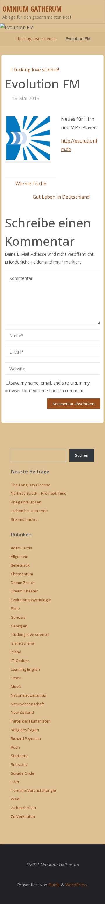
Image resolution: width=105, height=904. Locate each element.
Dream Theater (24, 591)
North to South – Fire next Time (38, 493)
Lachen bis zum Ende (29, 510)
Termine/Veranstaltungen (34, 790)
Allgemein (19, 556)
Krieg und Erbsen (26, 502)
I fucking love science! (36, 38)
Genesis (18, 617)
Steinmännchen (25, 519)
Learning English (25, 669)
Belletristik (20, 565)
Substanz (19, 764)
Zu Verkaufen (23, 816)
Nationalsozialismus (28, 695)
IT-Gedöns (20, 660)
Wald (15, 799)
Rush (15, 747)
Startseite (20, 755)
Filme (15, 608)
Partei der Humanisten (31, 721)
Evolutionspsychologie (31, 599)
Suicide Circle (22, 773)
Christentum (22, 573)
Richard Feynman (26, 738)
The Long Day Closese (30, 484)
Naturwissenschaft (27, 704)
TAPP (15, 781)
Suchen (81, 455)
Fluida (53, 884)
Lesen (16, 677)
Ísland (16, 651)
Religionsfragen (25, 729)
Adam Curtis (21, 548)
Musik (16, 686)
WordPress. (76, 884)
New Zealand (22, 712)
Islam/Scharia (22, 643)
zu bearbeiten (23, 807)
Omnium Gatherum (32, 9)
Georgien (19, 626)
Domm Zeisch (23, 582)
